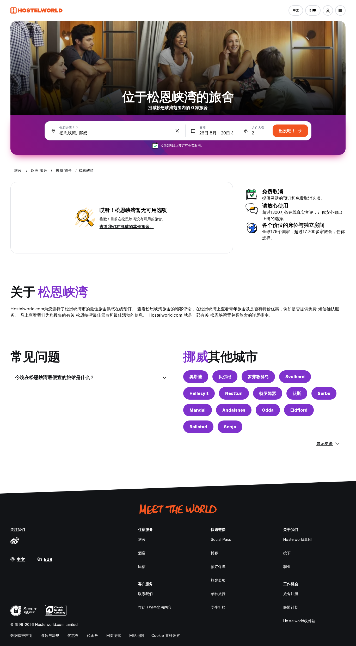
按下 (287, 553)
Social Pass (221, 539)
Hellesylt (198, 393)
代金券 (92, 635)
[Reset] (177, 131)
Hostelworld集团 (297, 539)
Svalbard (295, 376)
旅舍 (141, 539)
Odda (268, 410)
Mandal (197, 410)
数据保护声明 (21, 635)
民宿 (141, 566)
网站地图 (136, 635)
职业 (287, 566)
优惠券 (72, 635)
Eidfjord (299, 410)
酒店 (141, 553)
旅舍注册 (290, 593)
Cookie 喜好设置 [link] (165, 635)
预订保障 (218, 566)
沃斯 (297, 393)
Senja (230, 426)
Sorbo (324, 393)
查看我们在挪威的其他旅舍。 (127, 226)
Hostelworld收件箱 (299, 621)
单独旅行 (218, 593)
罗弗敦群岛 (258, 376)
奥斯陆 (195, 376)
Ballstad (198, 426)
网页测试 (113, 635)
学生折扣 (218, 607)
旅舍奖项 (218, 580)
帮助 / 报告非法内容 (154, 607)
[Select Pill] (328, 10)
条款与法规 (50, 635)
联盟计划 (290, 607)
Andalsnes (233, 410)
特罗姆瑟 (267, 393)
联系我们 (145, 593)
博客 (214, 553)
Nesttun (234, 393)
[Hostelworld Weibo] (14, 540)
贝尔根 (225, 376)
